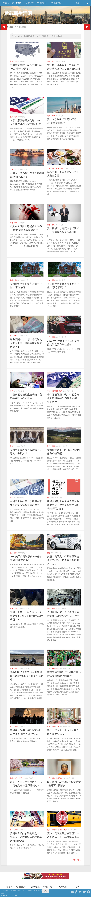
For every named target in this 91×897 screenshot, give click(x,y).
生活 (57, 168)
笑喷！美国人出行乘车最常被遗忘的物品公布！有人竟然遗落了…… (63, 560)
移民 (53, 61)
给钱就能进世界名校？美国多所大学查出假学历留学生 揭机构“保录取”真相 (63, 505)
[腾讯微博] (76, 892)
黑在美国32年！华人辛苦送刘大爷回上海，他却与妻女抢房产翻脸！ (26, 343)
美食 (62, 168)
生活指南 (17, 3)
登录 (77, 3)
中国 (48, 61)
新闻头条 (43, 3)
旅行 (53, 168)
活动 (57, 669)
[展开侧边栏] (4, 27)
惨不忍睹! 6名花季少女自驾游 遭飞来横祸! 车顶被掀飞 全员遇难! (26, 676)
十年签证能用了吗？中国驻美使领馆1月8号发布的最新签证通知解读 (63, 398)
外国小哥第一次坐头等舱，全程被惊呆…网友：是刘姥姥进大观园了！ (27, 616)
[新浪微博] (80, 892)
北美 (11, 61)
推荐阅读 (55, 391)
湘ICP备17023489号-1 (10, 896)
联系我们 (57, 3)
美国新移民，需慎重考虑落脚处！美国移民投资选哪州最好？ (63, 232)
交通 (48, 337)
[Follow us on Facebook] (88, 892)
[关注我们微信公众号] (72, 892)
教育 (65, 830)
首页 (7, 3)
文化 (48, 669)
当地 (11, 223)
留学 (16, 61)
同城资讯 (30, 3)
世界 (11, 169)
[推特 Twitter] (84, 892)
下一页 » (77, 860)
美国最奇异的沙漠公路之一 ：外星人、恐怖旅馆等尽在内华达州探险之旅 (26, 837)
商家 (48, 225)
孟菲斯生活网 (18, 13)
